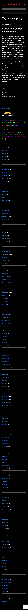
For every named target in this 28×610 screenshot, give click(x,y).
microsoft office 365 (19, 134)
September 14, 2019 (7, 24)
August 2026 (5, 147)
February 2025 (5, 200)
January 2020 (5, 393)
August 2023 (5, 257)
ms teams (19, 132)
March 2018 (4, 462)
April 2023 (4, 270)
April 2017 (4, 497)
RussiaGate (16, 125)
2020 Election (11, 127)
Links (6, 13)
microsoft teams (19, 136)
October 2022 (5, 289)
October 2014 (5, 585)
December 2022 (5, 282)
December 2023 (5, 244)
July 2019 (4, 412)
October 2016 (5, 516)
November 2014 (5, 582)
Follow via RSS (5, 107)
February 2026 (5, 163)
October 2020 (5, 364)
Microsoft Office (18, 120)
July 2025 (4, 185)
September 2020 (6, 367)
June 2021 (4, 339)
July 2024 (4, 222)
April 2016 (4, 535)
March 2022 (5, 311)
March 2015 (4, 572)
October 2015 (5, 554)
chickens (4, 134)
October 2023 (5, 251)
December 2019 (5, 396)
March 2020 (5, 386)
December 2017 (5, 472)
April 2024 (4, 232)
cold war (14, 95)
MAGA (9, 132)
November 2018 (5, 437)
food (21, 124)
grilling (23, 130)
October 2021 (5, 327)
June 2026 (4, 150)
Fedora (6, 132)
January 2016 (5, 544)
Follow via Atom (6, 108)
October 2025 (5, 175)
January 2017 (5, 506)
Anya (18, 130)
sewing (12, 120)
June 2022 (4, 301)
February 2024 (5, 238)
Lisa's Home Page (13, 4)
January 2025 (5, 204)
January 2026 (5, 166)
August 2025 (5, 181)
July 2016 (4, 525)
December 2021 (5, 320)
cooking (6, 129)
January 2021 (5, 355)
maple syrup (8, 134)
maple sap (7, 127)
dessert (24, 127)
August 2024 (5, 219)
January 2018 (5, 468)
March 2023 (5, 273)
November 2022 (5, 286)
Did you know (6, 120)
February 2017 (5, 503)
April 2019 (4, 421)
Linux (8, 136)
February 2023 (5, 276)
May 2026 (4, 153)
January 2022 (5, 317)
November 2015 (5, 550)
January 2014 (5, 595)
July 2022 (4, 298)
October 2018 (5, 440)
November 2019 (5, 399)
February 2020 (5, 390)
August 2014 (5, 588)
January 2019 (5, 431)
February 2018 (5, 465)
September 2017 (5, 481)
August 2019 (5, 409)
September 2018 (6, 443)
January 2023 (5, 279)
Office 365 (4, 125)
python (3, 127)
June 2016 (4, 528)
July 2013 (4, 601)
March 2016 (4, 538)
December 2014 (5, 579)
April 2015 (4, 569)
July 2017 (4, 487)
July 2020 (4, 374)
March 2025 (5, 197)
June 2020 (4, 377)
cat (11, 134)
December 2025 (5, 169)
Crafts (23, 122)
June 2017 (4, 491)
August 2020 (5, 371)
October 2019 (5, 402)
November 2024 (5, 210)
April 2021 (4, 345)
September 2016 (6, 519)
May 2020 (4, 380)
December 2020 (5, 358)
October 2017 (5, 478)
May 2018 (4, 456)
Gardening (12, 130)
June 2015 (4, 563)
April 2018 (4, 459)
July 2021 (4, 336)
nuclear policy (11, 96)
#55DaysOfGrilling (14, 132)
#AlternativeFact (18, 122)
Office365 (5, 136)
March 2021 (4, 349)
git (10, 132)
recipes (5, 138)
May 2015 (4, 566)
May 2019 (4, 418)
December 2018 (5, 434)
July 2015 (4, 560)
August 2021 (5, 333)
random (4, 122)
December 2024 (5, 207)
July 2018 (4, 449)
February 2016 (5, 541)
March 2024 (5, 235)
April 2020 (4, 383)
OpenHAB (8, 122)
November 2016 (5, 513)
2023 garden (12, 125)
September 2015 (6, 557)
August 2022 (5, 295)
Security (15, 127)
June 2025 (4, 188)
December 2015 (5, 547)
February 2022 (5, 314)
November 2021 (5, 323)
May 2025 (4, 191)
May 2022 (4, 304)
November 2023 (5, 248)
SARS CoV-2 (8, 125)
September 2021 (6, 330)
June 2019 (4, 415)
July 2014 (4, 591)
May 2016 (4, 532)
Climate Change (7, 95)
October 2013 (5, 598)
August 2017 (5, 484)
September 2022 (6, 292)
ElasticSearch (19, 127)
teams (11, 122)
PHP (16, 130)
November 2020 (5, 361)
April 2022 (4, 308)
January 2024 (5, 241)
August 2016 (5, 522)
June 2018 (4, 453)
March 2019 (4, 424)
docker (3, 132)
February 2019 (5, 427)
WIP (3, 136)
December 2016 (5, 509)
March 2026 (5, 159)
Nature (10, 139)
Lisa (8, 88)
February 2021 (5, 352)
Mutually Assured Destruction (12, 30)
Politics (5, 92)
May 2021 (4, 342)
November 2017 (5, 475)
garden (20, 130)
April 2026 (4, 156)
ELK (10, 136)
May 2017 (4, 494)
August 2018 (5, 446)
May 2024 (4, 229)
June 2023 (4, 263)
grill (12, 134)
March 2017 (4, 500)
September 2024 (6, 216)
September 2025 (6, 178)
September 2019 (5, 405)
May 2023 (4, 267)
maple (14, 122)
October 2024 (5, 213)
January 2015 (5, 576)
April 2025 (4, 194)
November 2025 (5, 172)
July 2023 (4, 260)
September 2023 (6, 254)
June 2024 (4, 226)
